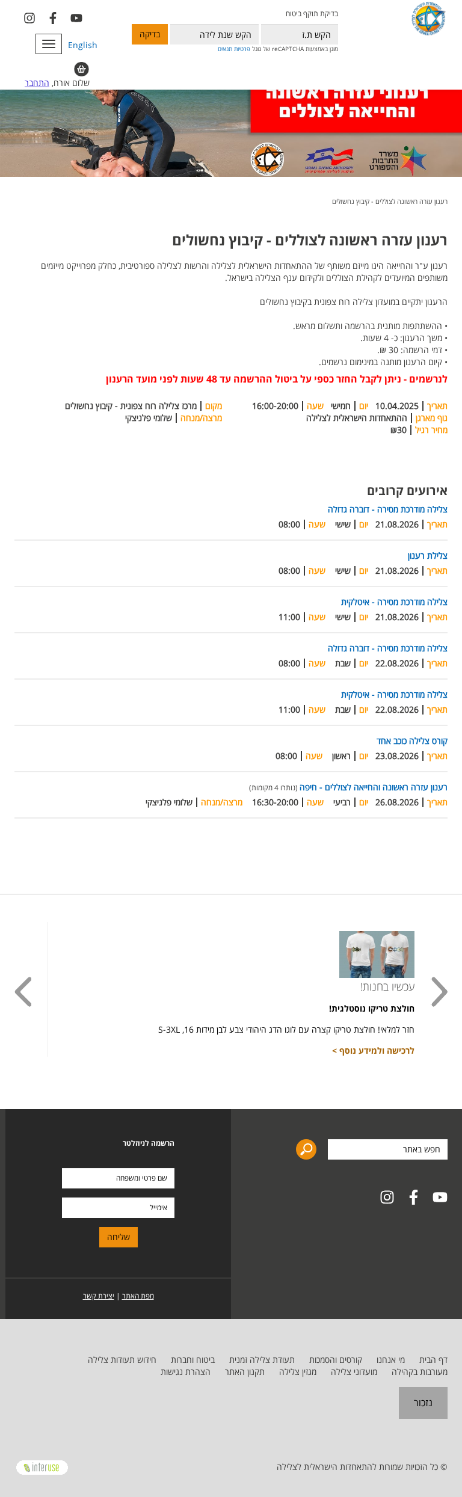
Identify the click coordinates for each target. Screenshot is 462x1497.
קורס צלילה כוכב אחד (412, 740)
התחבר (37, 82)
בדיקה (150, 34)
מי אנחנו (391, 1359)
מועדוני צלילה (354, 1371)
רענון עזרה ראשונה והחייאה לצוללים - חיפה (374, 787)
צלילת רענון (428, 555)
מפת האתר (138, 1296)
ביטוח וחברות (193, 1359)
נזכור (423, 1402)
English (82, 45)
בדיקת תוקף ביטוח (311, 13)
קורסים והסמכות (335, 1359)
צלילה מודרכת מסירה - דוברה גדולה (388, 509)
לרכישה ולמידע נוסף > (373, 1050)
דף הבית (433, 1359)
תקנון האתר (245, 1371)
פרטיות (242, 49)
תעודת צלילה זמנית (262, 1359)
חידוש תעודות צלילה (122, 1359)
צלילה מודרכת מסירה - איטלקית (394, 601)
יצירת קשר (98, 1296)
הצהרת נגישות (186, 1371)
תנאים (225, 49)
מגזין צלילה (297, 1371)
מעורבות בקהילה (420, 1371)
